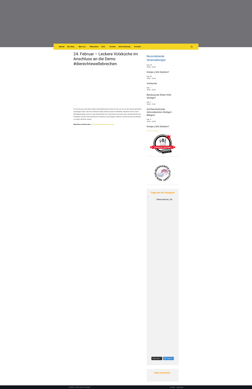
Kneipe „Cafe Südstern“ (158, 72)
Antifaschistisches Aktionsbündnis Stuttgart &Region (159, 112)
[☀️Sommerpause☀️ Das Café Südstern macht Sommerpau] (171, 219)
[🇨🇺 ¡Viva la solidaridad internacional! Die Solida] (171, 252)
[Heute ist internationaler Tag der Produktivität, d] (171, 295)
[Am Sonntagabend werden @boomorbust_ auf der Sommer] (171, 326)
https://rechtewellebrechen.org (102, 124)
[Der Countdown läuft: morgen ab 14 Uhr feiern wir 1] (154, 337)
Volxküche (152, 83)
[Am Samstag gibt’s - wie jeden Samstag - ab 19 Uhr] (154, 213)
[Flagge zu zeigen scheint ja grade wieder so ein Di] (154, 236)
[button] (192, 47)
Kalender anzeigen (153, 131)
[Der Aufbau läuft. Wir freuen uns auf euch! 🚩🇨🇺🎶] (154, 275)
